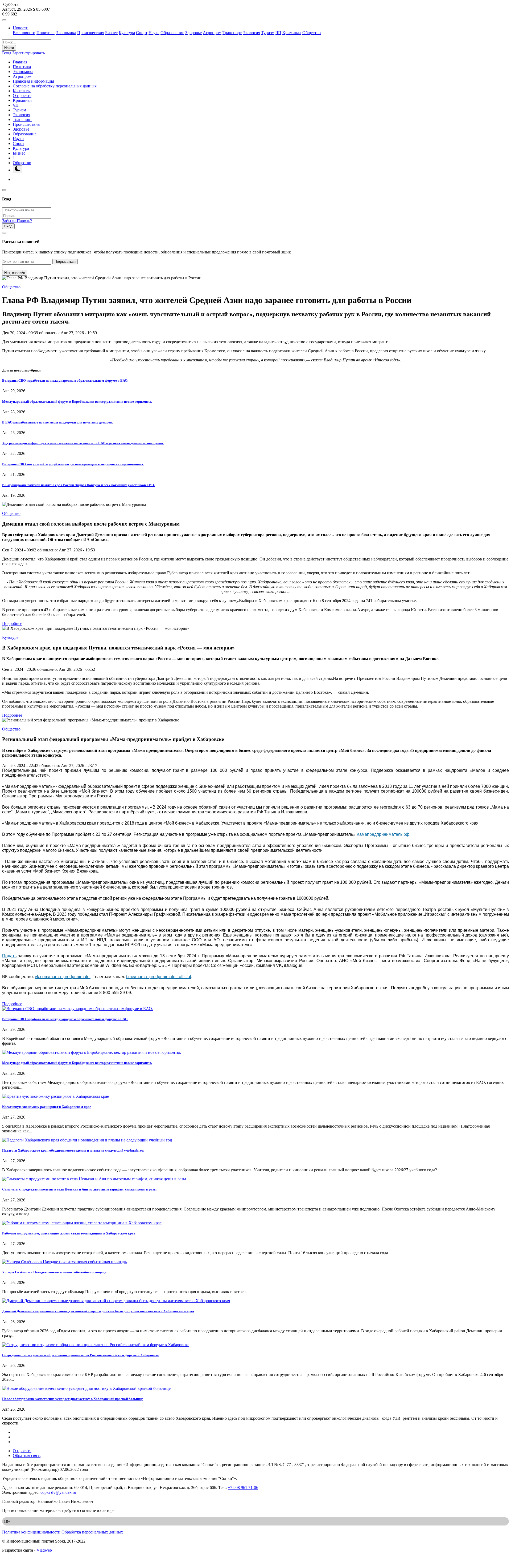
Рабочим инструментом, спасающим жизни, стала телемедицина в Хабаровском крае (68, 1233)
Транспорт (232, 32)
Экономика (66, 32)
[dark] (17, 169)
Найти (9, 48)
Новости (20, 28)
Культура (127, 32)
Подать (9, 956)
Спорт (141, 32)
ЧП (278, 32)
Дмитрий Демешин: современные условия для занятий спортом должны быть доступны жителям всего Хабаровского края (98, 1311)
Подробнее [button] (12, 623)
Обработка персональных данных (92, 1532)
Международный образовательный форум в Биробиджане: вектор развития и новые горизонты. (77, 401)
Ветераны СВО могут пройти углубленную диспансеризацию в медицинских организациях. (73, 464)
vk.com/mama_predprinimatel (62, 976)
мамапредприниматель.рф (382, 834)
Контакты (22, 90)
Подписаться (65, 262)
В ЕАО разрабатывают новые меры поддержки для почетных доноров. (57, 422)
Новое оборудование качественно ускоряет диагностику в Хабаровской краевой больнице (72, 1399)
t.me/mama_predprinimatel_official (158, 976)
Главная (20, 62)
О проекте (22, 95)
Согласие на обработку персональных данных (55, 86)
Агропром (212, 32)
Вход (6, 53)
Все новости (24, 32)
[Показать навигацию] (4, 20)
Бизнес (111, 32)
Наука (154, 32)
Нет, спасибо (14, 273)
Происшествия (90, 32)
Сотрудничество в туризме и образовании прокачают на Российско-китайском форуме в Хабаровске (80, 1355)
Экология (251, 32)
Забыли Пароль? (17, 221)
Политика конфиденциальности (31, 1532)
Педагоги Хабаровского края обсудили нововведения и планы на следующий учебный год (73, 1150)
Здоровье (193, 32)
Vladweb (44, 1550)
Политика (45, 32)
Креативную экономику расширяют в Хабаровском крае (46, 1107)
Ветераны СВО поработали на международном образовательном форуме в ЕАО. (65, 380)
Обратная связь (26, 1455)
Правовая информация (33, 81)
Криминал (291, 32)
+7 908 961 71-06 (243, 1487)
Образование (172, 32)
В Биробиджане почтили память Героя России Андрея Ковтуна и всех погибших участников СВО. (78, 485)
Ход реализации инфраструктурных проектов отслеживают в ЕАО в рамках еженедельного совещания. (83, 443)
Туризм (267, 32)
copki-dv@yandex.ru (58, 1492)
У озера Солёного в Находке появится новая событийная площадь (54, 1272)
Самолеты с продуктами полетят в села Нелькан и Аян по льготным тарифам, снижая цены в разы (79, 1189)
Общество (311, 32)
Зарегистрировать (28, 53)
